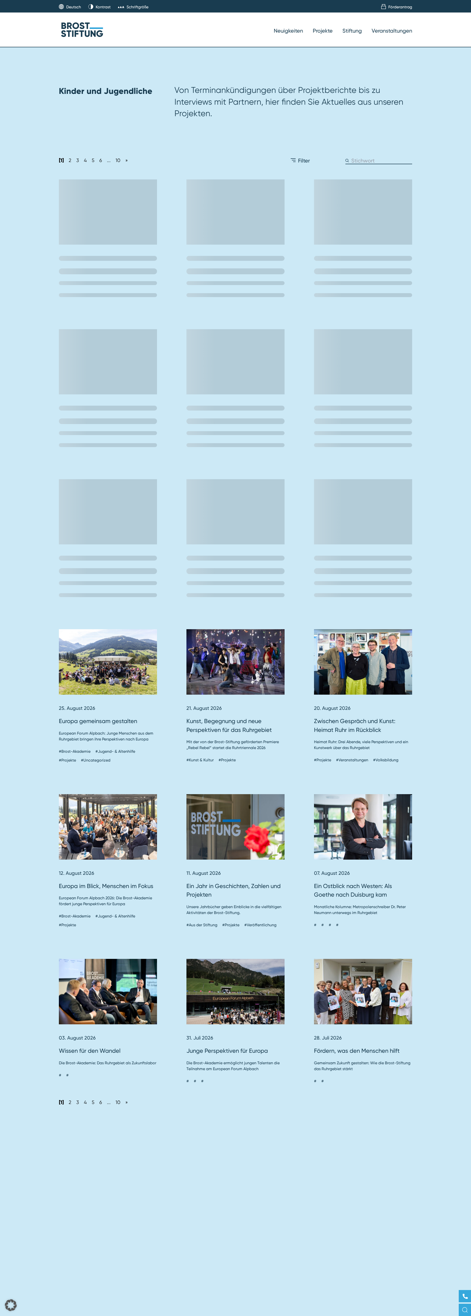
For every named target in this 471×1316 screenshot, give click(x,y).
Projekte (323, 30)
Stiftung (352, 30)
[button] (11, 1305)
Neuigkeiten (288, 30)
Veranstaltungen (392, 30)
